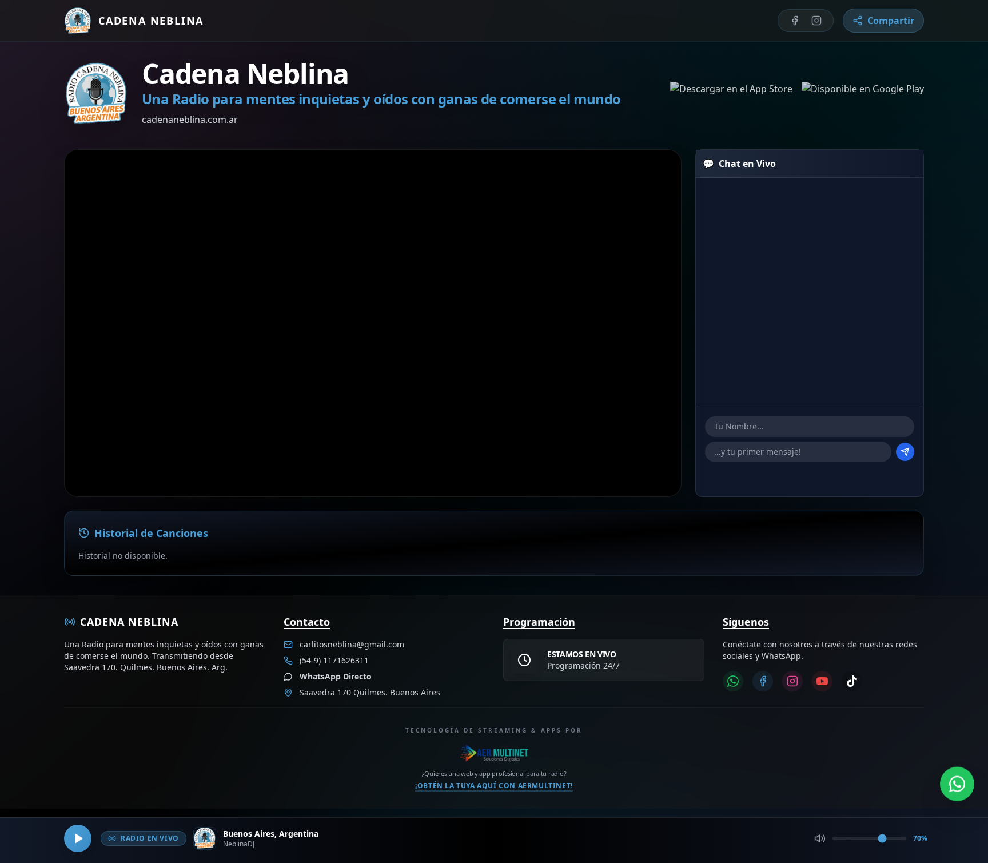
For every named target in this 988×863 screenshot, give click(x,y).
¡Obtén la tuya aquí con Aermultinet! (494, 785)
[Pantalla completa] (654, 177)
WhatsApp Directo (336, 676)
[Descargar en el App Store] (731, 93)
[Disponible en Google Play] (863, 93)
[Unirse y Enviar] (905, 452)
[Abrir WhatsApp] (957, 783)
